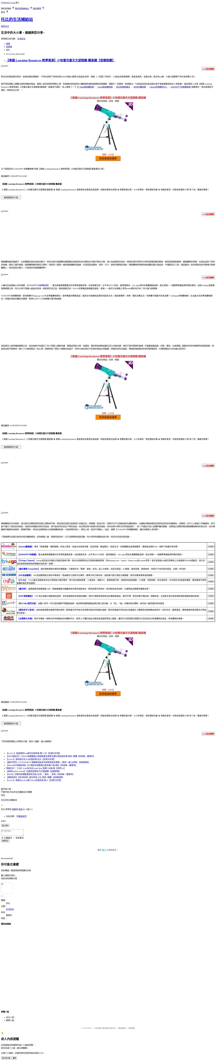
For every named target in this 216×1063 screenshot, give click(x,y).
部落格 (9, 47)
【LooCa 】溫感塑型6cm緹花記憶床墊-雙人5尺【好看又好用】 (33, 753)
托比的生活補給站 (17, 19)
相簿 (8, 44)
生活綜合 (22, 39)
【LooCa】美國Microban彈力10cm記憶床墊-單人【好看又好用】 (34, 780)
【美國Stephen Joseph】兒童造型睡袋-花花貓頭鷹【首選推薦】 (33, 771)
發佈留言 (5, 841)
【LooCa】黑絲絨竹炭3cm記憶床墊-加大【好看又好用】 (31, 759)
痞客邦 (15, 809)
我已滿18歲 (6, 1058)
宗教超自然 (21, 816)
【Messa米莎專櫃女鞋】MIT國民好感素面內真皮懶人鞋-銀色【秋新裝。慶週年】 (41, 765)
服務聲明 (131, 1028)
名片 (8, 50)
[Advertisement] (108, 237)
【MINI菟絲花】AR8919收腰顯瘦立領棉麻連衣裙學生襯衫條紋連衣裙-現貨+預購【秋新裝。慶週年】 (50, 756)
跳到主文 (5, 26)
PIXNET (89, 1028)
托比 (3, 795)
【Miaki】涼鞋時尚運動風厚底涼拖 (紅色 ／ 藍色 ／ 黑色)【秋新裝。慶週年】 (40, 774)
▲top (3, 821)
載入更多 (5, 825)
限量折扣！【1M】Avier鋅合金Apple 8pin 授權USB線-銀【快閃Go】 (36, 768)
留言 (20, 809)
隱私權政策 (122, 1028)
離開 (14, 1058)
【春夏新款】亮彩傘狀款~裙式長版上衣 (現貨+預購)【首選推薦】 (35, 777)
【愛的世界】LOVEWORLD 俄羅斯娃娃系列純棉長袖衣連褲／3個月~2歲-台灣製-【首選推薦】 (48, 762)
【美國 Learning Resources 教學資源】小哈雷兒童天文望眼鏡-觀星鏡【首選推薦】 (60, 60)
